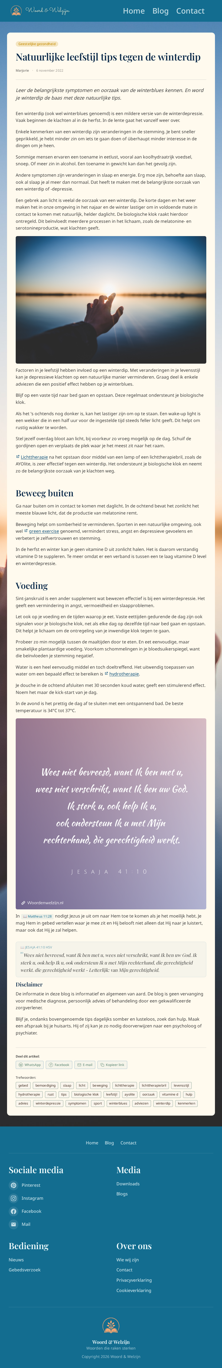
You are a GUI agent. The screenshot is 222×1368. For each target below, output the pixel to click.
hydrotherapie (29, 1094)
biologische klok (86, 1094)
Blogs (122, 1194)
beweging (100, 1085)
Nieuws (16, 1260)
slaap (67, 1085)
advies (23, 1103)
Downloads (128, 1184)
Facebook (59, 1064)
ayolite (130, 1094)
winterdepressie (48, 1103)
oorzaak (148, 1094)
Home (134, 10)
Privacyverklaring (134, 1280)
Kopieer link (115, 1064)
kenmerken (186, 1103)
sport (98, 1103)
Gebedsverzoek (25, 1270)
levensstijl (181, 1085)
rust (51, 1094)
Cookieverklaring (133, 1290)
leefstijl (111, 1094)
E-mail (87, 1064)
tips (64, 1094)
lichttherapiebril (154, 1085)
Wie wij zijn (127, 1260)
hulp (189, 1094)
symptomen (77, 1103)
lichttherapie (125, 1085)
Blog (160, 10)
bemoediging (45, 1085)
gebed (23, 1085)
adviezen (141, 1103)
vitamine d (170, 1094)
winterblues (118, 1103)
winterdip (163, 1103)
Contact (190, 10)
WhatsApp (30, 1064)
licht (82, 1085)
